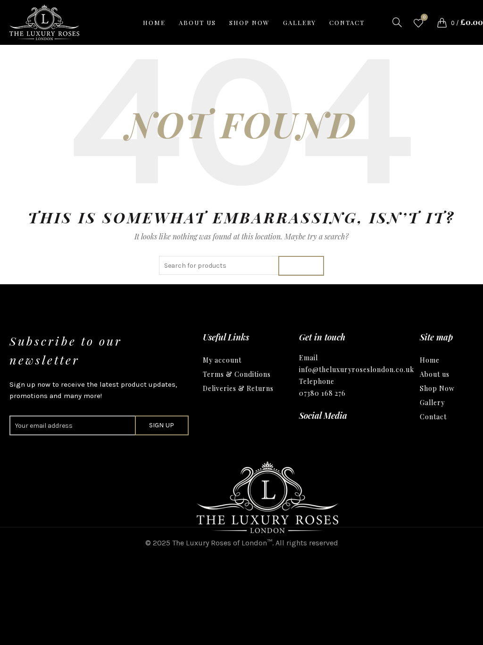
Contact (347, 22)
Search (301, 266)
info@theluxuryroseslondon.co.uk (356, 369)
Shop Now (437, 388)
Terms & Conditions (237, 374)
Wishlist (424, 18)
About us (197, 22)
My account (222, 360)
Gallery (299, 22)
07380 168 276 (322, 393)
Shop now (249, 22)
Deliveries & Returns (238, 388)
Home (154, 22)
